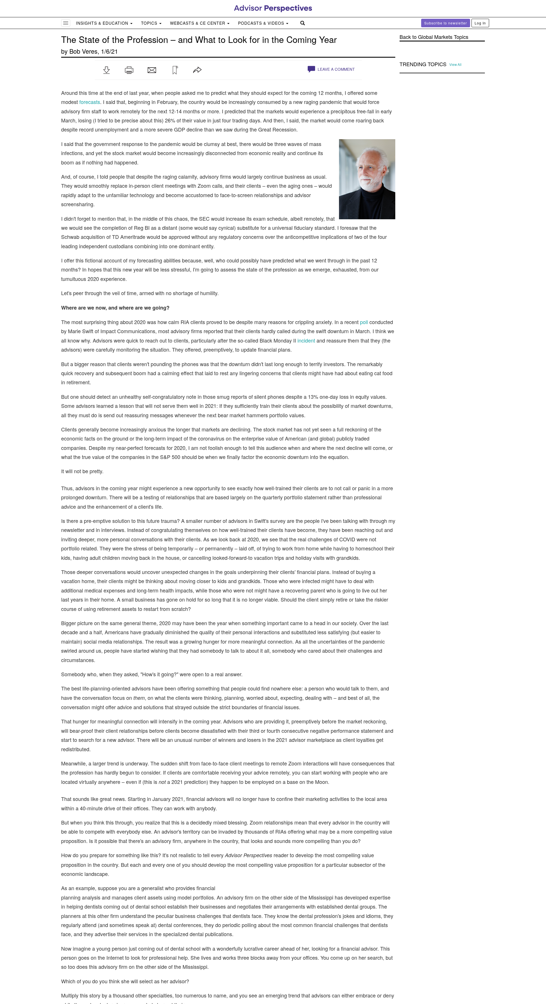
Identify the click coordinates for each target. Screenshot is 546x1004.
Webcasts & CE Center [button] (198, 23)
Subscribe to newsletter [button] (445, 22)
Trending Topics (423, 64)
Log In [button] (480, 22)
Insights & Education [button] (103, 23)
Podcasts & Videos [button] (262, 23)
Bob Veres (83, 51)
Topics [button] (150, 23)
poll (364, 321)
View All (455, 64)
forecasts (89, 101)
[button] (106, 70)
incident (306, 340)
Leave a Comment (336, 69)
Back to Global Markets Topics (434, 36)
